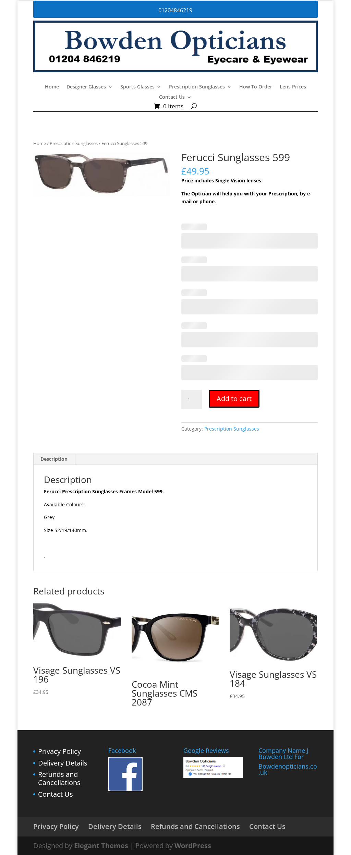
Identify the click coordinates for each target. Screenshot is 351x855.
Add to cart (234, 398)
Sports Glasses (137, 87)
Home (52, 87)
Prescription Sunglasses (197, 87)
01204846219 (175, 10)
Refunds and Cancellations (59, 778)
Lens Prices (293, 87)
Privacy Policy (59, 751)
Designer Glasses (86, 87)
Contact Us (172, 97)
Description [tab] (54, 459)
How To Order (255, 87)
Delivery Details (62, 763)
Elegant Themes (101, 845)
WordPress (192, 845)
